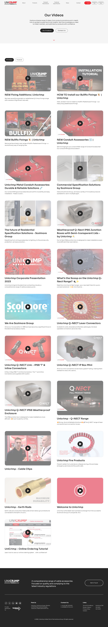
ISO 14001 (98, 609)
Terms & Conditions (88, 605)
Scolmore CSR (99, 605)
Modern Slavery (87, 607)
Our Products (47, 30)
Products (19, 60)
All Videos (9, 60)
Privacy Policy (86, 609)
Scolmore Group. (58, 619)
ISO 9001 (98, 607)
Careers (85, 610)
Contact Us (62, 30)
